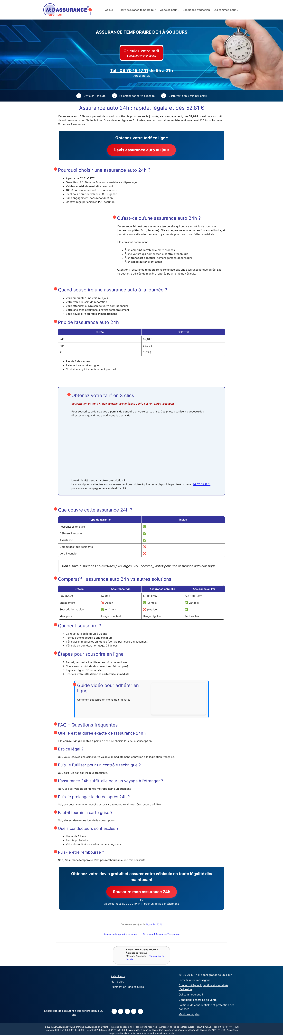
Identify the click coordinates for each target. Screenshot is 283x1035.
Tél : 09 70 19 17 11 (129, 70)
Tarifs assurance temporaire (137, 9)
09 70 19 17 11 (201, 484)
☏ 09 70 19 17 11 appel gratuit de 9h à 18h (205, 975)
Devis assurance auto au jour (141, 150)
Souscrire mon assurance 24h (141, 891)
